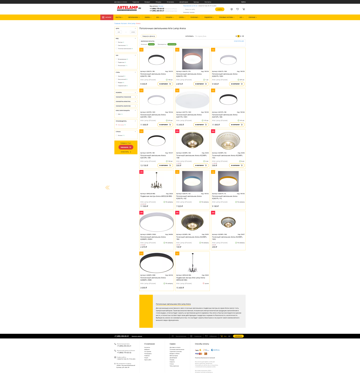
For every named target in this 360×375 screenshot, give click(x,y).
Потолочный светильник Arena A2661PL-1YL (224, 197)
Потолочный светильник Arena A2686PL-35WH (153, 238)
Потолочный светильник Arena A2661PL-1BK (153, 75)
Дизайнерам (184, 2)
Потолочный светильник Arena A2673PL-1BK (153, 156)
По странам (147, 351)
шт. (225, 336)
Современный (123, 85)
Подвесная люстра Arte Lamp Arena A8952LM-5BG (190, 279)
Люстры (121, 42)
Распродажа (148, 353)
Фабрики (147, 349)
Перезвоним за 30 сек (190, 6)
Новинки (147, 355)
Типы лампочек (174, 366)
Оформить (238, 336)
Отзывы (158, 2)
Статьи (172, 364)
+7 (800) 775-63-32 (163, 8)
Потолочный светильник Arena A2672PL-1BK (224, 116)
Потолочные (122, 65)
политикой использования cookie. (206, 367)
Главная (117, 23)
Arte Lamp (131, 23)
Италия (121, 135)
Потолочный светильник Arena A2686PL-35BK (153, 279)
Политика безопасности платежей (205, 358)
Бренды (196, 2)
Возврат (147, 2)
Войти (243, 2)
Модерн (121, 82)
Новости (172, 362)
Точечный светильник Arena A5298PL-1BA (191, 238)
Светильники (123, 45)
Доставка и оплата (120, 2)
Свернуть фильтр (148, 36)
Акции (146, 358)
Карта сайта (147, 360)
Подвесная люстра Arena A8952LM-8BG (156, 196)
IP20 (120, 114)
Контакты (208, 2)
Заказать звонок (137, 336)
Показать (124, 147)
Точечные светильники (125, 48)
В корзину (163, 84)
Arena (150, 44)
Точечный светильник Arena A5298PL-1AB (191, 156)
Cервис (173, 344)
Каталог (108, 17)
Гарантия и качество (176, 351)
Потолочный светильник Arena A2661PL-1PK (189, 75)
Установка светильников (177, 349)
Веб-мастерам (174, 355)
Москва (160, 6)
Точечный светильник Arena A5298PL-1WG (227, 238)
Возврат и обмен (175, 353)
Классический (123, 79)
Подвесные (122, 62)
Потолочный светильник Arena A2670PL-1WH (153, 116)
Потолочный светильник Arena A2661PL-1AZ (189, 197)
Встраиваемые (123, 59)
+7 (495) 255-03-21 (163, 11)
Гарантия (136, 2)
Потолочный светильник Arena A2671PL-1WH (189, 116)
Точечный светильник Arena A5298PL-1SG (227, 156)
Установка (170, 2)
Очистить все (239, 41)
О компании (149, 344)
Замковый (121, 76)
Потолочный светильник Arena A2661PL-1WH (224, 75)
